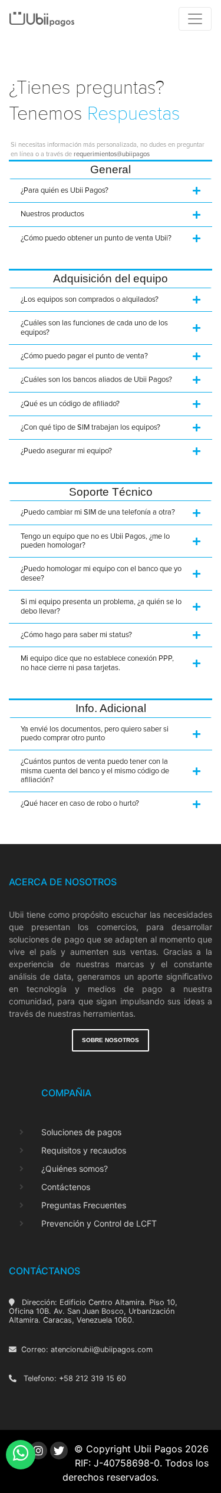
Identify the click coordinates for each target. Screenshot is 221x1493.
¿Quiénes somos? (74, 1169)
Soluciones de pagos (81, 1132)
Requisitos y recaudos (83, 1150)
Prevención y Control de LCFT (99, 1223)
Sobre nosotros (110, 1040)
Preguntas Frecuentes (83, 1205)
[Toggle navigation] (195, 19)
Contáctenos (65, 1187)
